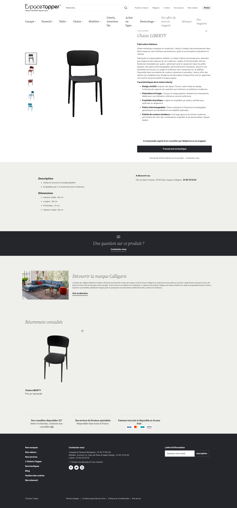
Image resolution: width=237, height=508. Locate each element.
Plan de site (136, 498)
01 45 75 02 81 (189, 180)
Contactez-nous (118, 249)
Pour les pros (179, 8)
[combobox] (96, 8)
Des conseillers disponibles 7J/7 (46, 420)
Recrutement (31, 480)
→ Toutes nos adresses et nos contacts (86, 462)
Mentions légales (72, 498)
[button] (31, 70)
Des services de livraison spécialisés (92, 420)
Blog (27, 471)
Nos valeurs (30, 452)
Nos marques (31, 447)
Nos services (31, 457)
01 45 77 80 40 (104, 452)
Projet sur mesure (141, 8)
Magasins (155, 8)
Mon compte (193, 8)
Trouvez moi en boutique (174, 149)
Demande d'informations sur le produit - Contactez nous (174, 158)
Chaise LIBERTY (33, 390)
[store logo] (43, 7)
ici (52, 426)
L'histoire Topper (33, 461)
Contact (167, 8)
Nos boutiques (32, 466)
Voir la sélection (80, 293)
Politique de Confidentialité (118, 498)
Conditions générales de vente (93, 498)
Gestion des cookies (34, 475)
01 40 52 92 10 (82, 457)
